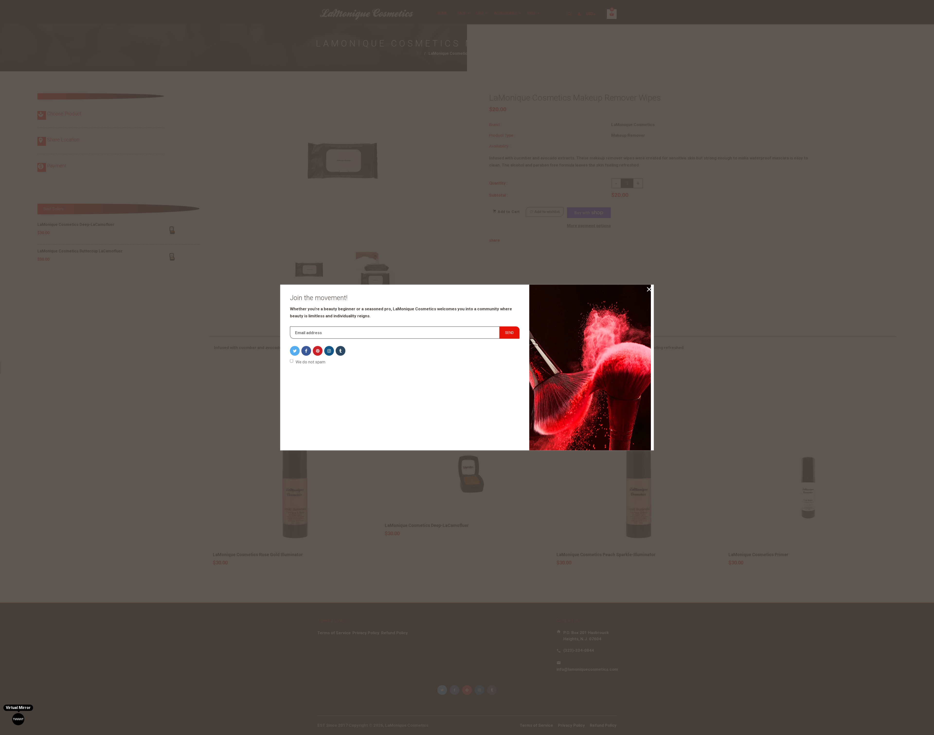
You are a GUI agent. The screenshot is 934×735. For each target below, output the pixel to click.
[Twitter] (295, 351)
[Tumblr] (340, 351)
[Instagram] (329, 351)
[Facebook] (306, 351)
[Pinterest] (318, 351)
